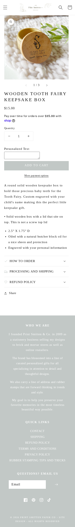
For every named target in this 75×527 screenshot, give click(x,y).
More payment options (36, 175)
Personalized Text (16, 148)
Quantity (9, 128)
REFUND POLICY (37, 442)
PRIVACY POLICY (37, 454)
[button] (5, 7)
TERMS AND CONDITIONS (37, 448)
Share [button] (12, 293)
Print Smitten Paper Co (38, 517)
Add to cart (37, 165)
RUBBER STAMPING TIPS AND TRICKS (37, 460)
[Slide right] (46, 85)
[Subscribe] (56, 484)
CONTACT (37, 431)
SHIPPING (37, 436)
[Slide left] (26, 85)
